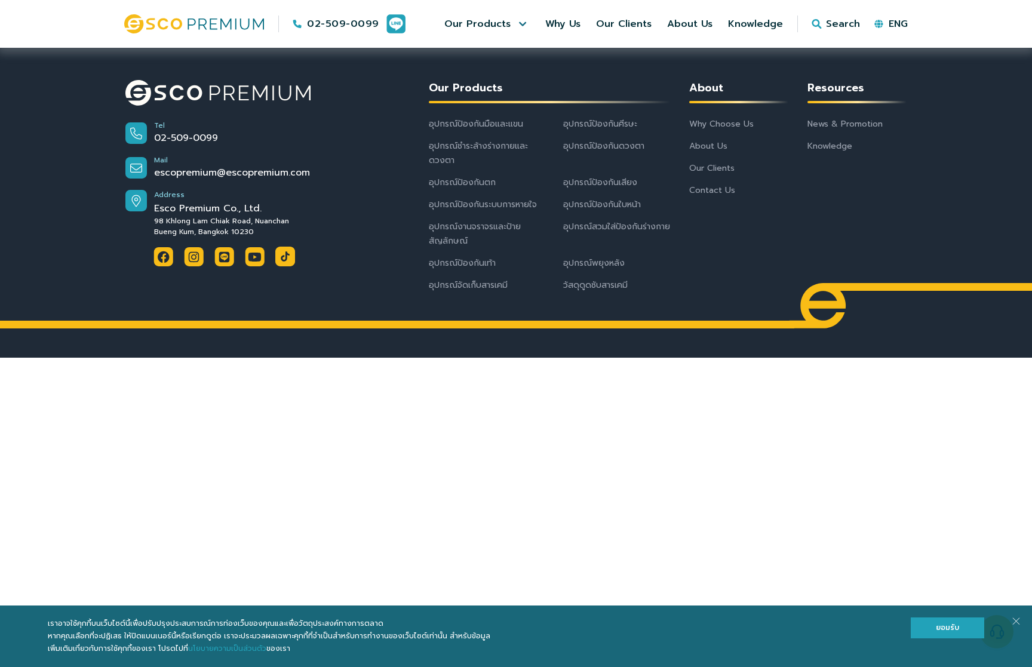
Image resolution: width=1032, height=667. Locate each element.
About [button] (706, 88)
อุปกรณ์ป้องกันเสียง (600, 182)
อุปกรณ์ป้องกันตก (462, 182)
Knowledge (829, 146)
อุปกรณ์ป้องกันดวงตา (603, 146)
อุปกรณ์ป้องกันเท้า (462, 263)
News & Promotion (845, 124)
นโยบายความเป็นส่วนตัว (227, 648)
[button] (487, 24)
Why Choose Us (721, 124)
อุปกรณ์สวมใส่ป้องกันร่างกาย (616, 226)
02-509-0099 (343, 24)
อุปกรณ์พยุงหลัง (594, 263)
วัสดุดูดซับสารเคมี (595, 285)
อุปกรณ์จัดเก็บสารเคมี (468, 285)
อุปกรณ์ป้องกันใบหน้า (602, 204)
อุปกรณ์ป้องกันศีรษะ (600, 124)
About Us (708, 146)
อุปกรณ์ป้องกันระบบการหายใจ (483, 204)
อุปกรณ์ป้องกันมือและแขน (476, 124)
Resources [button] (835, 88)
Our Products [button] (466, 88)
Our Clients (712, 168)
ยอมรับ (947, 627)
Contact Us (712, 190)
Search (843, 24)
